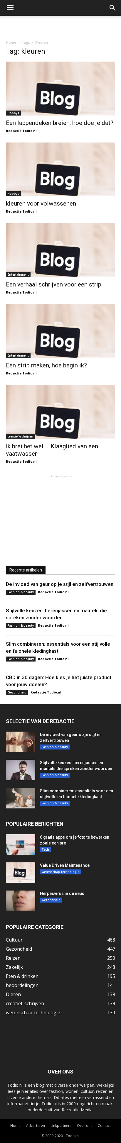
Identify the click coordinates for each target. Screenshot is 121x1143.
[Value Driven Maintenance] (20, 872)
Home (11, 42)
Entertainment (18, 274)
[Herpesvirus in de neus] (20, 901)
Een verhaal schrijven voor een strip (53, 284)
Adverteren (35, 1125)
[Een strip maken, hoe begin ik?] (60, 331)
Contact (104, 1125)
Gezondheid (17, 692)
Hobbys (13, 113)
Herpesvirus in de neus (62, 893)
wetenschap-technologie (60, 872)
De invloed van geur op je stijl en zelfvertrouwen (59, 584)
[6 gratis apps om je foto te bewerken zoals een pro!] (20, 844)
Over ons (84, 1125)
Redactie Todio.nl (21, 130)
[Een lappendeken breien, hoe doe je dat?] (60, 89)
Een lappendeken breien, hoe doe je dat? (59, 122)
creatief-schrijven (20, 436)
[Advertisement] (60, 26)
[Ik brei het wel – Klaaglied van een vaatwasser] (60, 412)
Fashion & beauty (21, 592)
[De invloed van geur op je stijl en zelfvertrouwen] (20, 742)
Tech (45, 849)
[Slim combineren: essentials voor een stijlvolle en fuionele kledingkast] (20, 798)
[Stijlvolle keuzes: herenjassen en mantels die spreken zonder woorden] (20, 770)
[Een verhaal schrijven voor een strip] (60, 250)
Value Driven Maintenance (65, 865)
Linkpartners (61, 1125)
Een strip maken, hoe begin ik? (46, 365)
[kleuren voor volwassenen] (60, 169)
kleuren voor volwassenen (41, 203)
